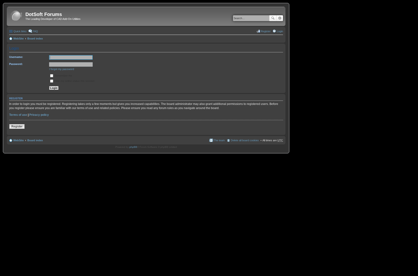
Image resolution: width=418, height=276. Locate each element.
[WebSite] (16, 16)
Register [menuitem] (266, 31)
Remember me (63, 75)
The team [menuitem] (219, 140)
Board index (35, 38)
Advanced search (279, 18)
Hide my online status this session (74, 80)
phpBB (133, 147)
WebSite (18, 38)
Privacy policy (39, 115)
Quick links (20, 31)
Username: (16, 56)
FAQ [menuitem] (35, 31)
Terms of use (18, 115)
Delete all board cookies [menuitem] (245, 140)
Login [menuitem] (280, 31)
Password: (16, 64)
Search (272, 18)
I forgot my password (61, 69)
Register (16, 126)
